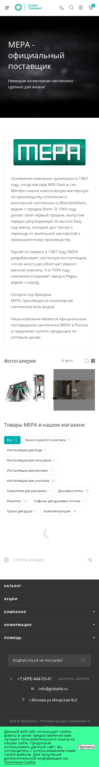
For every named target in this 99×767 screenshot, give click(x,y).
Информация (18, 625)
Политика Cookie (19, 761)
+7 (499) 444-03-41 (34, 679)
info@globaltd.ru (53, 688)
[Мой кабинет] (80, 7)
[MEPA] (49, 152)
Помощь (13, 637)
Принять (86, 746)
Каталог (12, 586)
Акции (11, 599)
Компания (15, 612)
